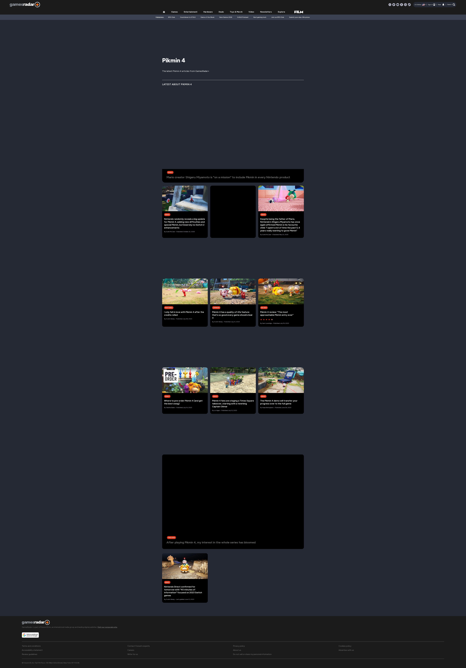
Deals (221, 12)
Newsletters (266, 12)
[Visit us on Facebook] (401, 4)
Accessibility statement (32, 650)
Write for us (132, 654)
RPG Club (171, 17)
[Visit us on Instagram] (405, 4)
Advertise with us (346, 650)
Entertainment (190, 12)
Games (174, 12)
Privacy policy (239, 646)
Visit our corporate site (107, 627)
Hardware (208, 12)
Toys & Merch (236, 12)
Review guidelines (29, 654)
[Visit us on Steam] (409, 4)
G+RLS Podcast (242, 17)
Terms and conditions (31, 646)
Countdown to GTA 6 (188, 17)
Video (251, 12)
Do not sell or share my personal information (252, 654)
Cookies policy (345, 646)
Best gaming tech (260, 17)
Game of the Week (207, 17)
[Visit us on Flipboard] (393, 4)
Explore (281, 12)
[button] (451, 4)
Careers (130, 650)
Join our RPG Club (277, 17)
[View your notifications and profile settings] (443, 4)
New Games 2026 (225, 17)
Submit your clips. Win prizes (299, 17)
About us (237, 650)
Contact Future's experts (138, 646)
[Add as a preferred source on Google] (30, 635)
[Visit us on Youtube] (397, 4)
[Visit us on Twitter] (389, 4)
